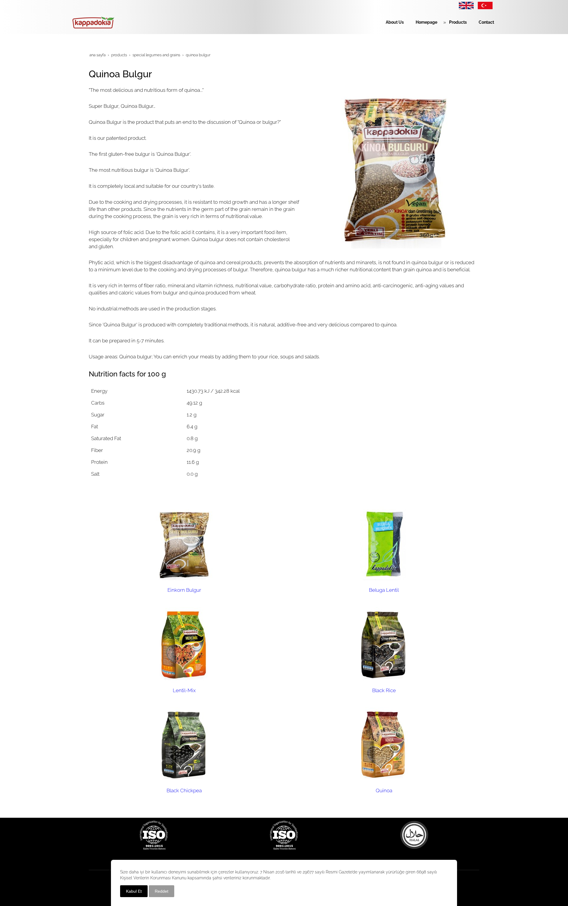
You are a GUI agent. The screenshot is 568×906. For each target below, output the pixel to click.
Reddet (161, 891)
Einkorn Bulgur (184, 590)
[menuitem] (392, 22)
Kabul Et (134, 891)
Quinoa (384, 790)
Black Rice (384, 690)
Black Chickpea (184, 790)
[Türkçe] (495, 5)
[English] (466, 5)
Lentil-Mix (184, 690)
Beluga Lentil (384, 590)
